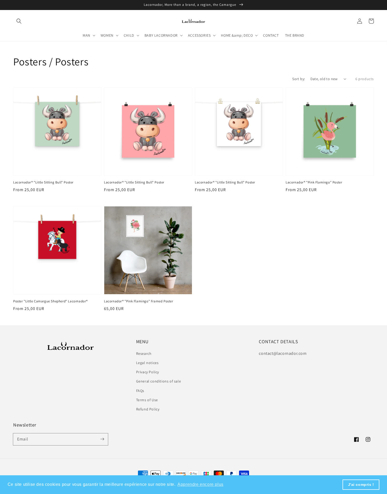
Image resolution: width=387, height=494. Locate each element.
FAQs (140, 390)
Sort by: (298, 78)
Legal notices (147, 362)
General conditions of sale (158, 381)
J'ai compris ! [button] (361, 484)
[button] (19, 21)
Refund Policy (148, 409)
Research (144, 353)
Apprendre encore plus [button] (200, 484)
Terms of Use (147, 400)
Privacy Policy (147, 372)
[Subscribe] (102, 439)
